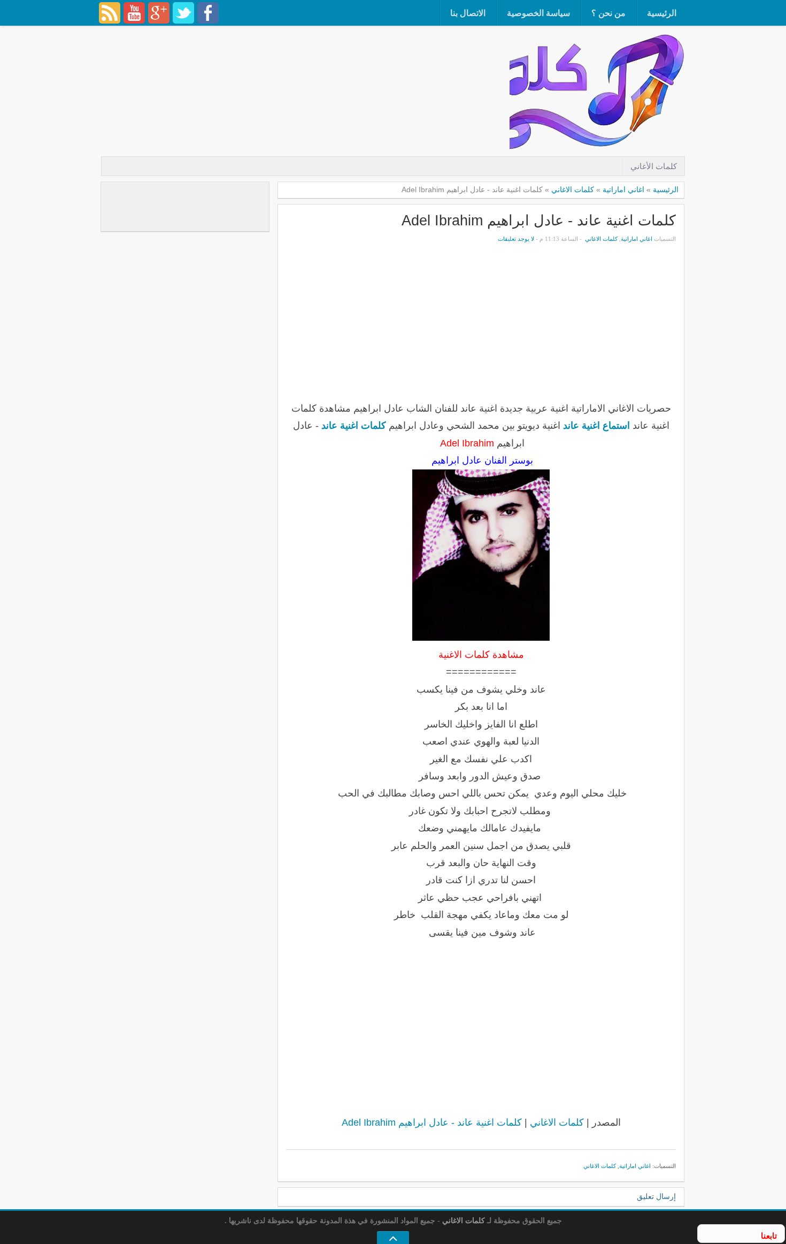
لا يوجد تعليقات (516, 239)
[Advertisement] (315, 61)
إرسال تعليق (656, 1197)
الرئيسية (661, 13)
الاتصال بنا (468, 13)
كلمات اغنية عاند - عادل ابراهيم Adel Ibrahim (539, 220)
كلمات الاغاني (572, 189)
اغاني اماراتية (623, 189)
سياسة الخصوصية (538, 13)
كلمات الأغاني (653, 166)
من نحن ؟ (608, 13)
